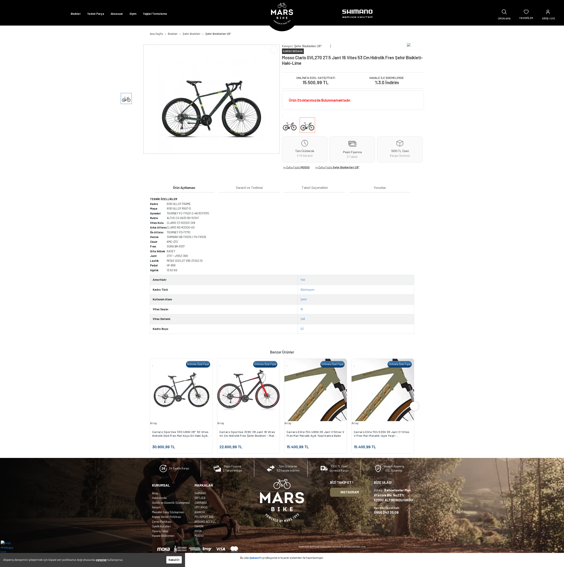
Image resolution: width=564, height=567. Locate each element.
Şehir (304, 299)
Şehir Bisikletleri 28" (346, 167)
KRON (198, 531)
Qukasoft (255, 558)
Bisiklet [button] (76, 13)
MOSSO (305, 167)
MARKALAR (204, 485)
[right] (414, 406)
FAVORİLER (526, 17)
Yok (303, 279)
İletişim (156, 507)
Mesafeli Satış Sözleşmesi (168, 512)
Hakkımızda (159, 498)
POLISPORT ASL (204, 517)
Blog (155, 493)
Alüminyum (307, 289)
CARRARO (201, 502)
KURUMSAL (161, 485)
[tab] (184, 187)
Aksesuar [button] (117, 13)
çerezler (101, 559)
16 (302, 309)
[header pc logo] (282, 13)
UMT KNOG (201, 507)
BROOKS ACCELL (205, 521)
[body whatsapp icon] (9, 547)
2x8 (303, 319)
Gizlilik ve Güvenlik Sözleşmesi (171, 502)
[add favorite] (200, 364)
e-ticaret (283, 558)
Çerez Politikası (161, 521)
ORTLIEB (200, 498)
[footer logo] (282, 500)
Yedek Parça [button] (95, 13)
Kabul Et (174, 559)
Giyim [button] (133, 13)
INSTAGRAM (349, 492)
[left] (149, 406)
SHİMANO (200, 493)
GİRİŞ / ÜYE (548, 18)
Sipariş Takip (160, 531)
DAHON (199, 526)
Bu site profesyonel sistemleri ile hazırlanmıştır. (282, 558)
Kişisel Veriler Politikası (166, 517)
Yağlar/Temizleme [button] (155, 13)
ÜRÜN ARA (504, 18)
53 (302, 329)
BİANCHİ (200, 512)
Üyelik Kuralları (161, 526)
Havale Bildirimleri (163, 535)
